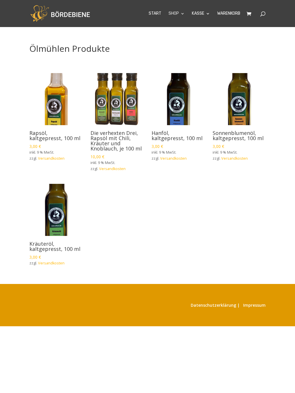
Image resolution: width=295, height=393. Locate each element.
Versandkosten (51, 158)
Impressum (254, 305)
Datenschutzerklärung (213, 305)
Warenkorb (228, 14)
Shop (174, 14)
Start (155, 14)
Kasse (198, 14)
